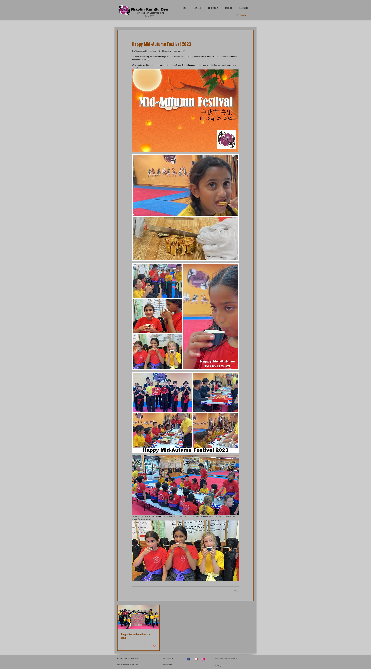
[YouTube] (196, 659)
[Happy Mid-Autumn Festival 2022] (138, 617)
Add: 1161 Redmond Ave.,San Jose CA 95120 (128, 664)
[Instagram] (203, 659)
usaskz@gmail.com (167, 664)
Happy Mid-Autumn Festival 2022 (136, 636)
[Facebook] (188, 659)
